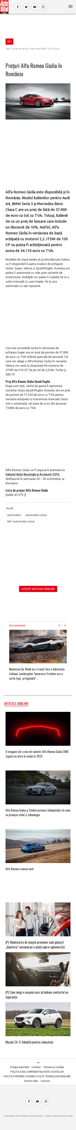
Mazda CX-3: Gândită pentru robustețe (29, 1042)
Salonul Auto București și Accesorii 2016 (32, 474)
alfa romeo (14, 515)
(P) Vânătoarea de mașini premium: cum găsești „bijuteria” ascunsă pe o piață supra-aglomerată (35, 944)
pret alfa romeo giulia (20, 521)
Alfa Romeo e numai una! (20, 869)
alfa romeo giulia (36, 515)
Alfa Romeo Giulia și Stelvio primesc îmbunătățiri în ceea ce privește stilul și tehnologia (38, 812)
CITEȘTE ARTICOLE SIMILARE (38, 588)
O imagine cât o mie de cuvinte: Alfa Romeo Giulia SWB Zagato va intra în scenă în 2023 (37, 753)
